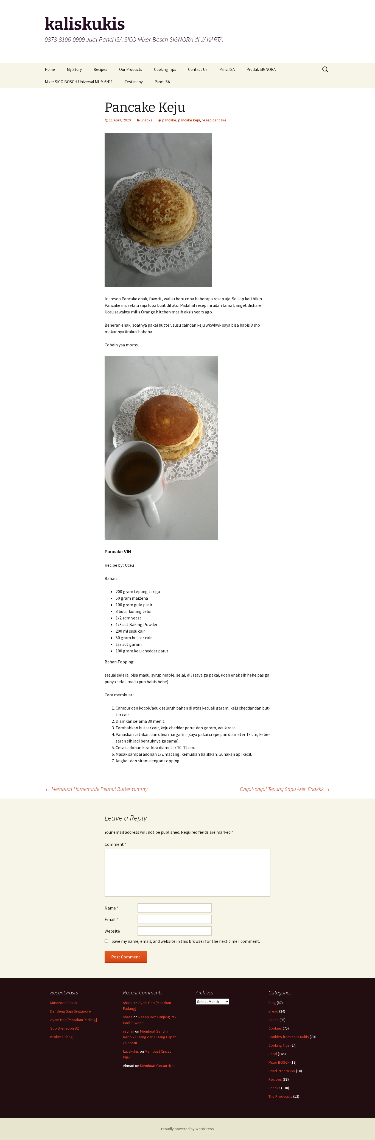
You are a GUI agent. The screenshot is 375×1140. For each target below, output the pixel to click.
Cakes (273, 1019)
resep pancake (214, 120)
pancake (169, 120)
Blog (272, 1002)
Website (112, 931)
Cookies (275, 1028)
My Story (74, 69)
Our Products (130, 69)
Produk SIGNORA (261, 69)
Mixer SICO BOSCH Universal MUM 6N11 (79, 81)
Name (112, 908)
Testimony (134, 81)
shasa (128, 1002)
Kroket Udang (61, 1036)
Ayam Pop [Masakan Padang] (73, 1019)
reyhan (128, 1031)
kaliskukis (131, 1051)
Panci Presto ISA (281, 1070)
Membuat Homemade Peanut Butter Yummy (96, 788)
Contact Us (198, 69)
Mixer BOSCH (279, 1062)
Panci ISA (227, 69)
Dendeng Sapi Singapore (70, 1011)
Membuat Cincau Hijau (157, 1065)
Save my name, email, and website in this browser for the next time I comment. (186, 941)
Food (272, 1053)
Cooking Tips (165, 69)
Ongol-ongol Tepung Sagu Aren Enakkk (285, 788)
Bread (273, 1011)
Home (50, 69)
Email (111, 919)
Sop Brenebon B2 (64, 1028)
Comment (116, 844)
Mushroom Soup (63, 1002)
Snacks (146, 120)
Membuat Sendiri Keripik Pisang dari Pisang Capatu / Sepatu (150, 1037)
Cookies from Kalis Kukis (288, 1036)
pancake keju (189, 120)
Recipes (100, 69)
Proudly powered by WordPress (187, 1128)
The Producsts (280, 1096)
